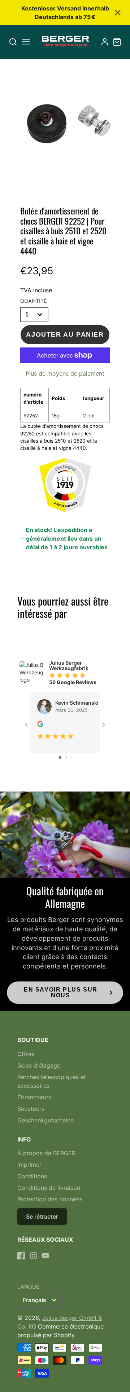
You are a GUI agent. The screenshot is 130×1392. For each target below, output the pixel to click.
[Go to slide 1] (60, 757)
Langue (28, 1287)
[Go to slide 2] (66, 757)
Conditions (32, 1176)
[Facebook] (21, 1256)
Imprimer (29, 1164)
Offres (25, 1054)
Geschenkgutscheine (45, 1120)
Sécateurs (30, 1108)
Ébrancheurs (34, 1097)
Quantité (33, 301)
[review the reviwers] (40, 725)
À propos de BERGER (46, 1153)
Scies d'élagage (38, 1065)
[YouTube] (45, 1256)
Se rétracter (42, 1216)
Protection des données (49, 1199)
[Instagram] (34, 1256)
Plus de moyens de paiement (65, 373)
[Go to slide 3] (71, 757)
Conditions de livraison (48, 1187)
